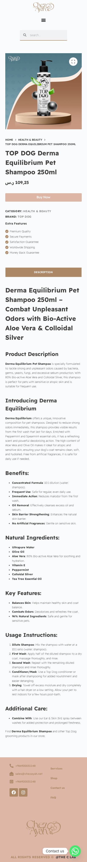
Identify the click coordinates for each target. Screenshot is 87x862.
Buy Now (43, 197)
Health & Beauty (37, 211)
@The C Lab (66, 857)
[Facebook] (14, 792)
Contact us (57, 787)
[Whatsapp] (75, 851)
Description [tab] (43, 272)
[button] (43, 20)
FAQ (53, 797)
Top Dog (24, 216)
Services (56, 768)
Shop (53, 778)
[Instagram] (23, 792)
